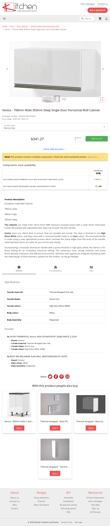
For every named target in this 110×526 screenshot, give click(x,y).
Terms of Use (66, 522)
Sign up (95, 508)
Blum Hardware (41, 504)
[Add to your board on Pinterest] (61, 376)
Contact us (102, 3)
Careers (14, 508)
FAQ (68, 512)
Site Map (95, 504)
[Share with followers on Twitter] (50, 376)
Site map (78, 522)
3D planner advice (68, 504)
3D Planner (95, 512)
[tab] (19, 269)
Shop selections (41, 497)
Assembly (68, 497)
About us (14, 497)
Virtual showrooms (95, 497)
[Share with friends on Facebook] (56, 376)
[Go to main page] (28, 7)
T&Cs (14, 504)
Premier (41, 501)
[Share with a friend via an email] (67, 376)
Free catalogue (88, 3)
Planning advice (68, 508)
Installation (68, 501)
